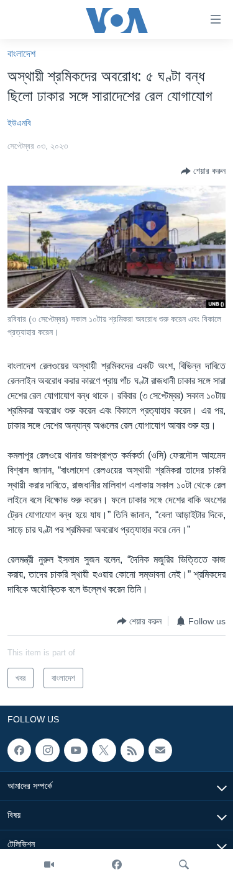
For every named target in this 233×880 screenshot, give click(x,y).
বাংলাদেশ (21, 53)
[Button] (203, 171)
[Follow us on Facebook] (19, 750)
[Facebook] (116, 864)
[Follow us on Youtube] (76, 750)
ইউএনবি (19, 123)
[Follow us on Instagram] (47, 750)
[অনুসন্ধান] (184, 864)
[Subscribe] (160, 750)
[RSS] (132, 750)
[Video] (49, 864)
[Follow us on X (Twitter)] (104, 750)
